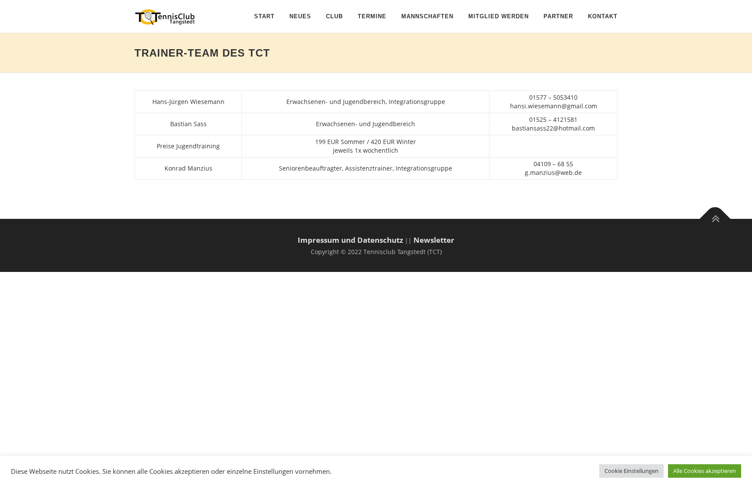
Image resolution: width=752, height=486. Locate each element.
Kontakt (603, 16)
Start (264, 16)
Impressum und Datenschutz (350, 240)
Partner (558, 16)
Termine (372, 16)
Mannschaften (427, 16)
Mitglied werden (498, 16)
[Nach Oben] (715, 219)
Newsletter (433, 240)
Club (334, 16)
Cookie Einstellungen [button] (631, 471)
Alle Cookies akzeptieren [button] (704, 471)
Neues (300, 16)
